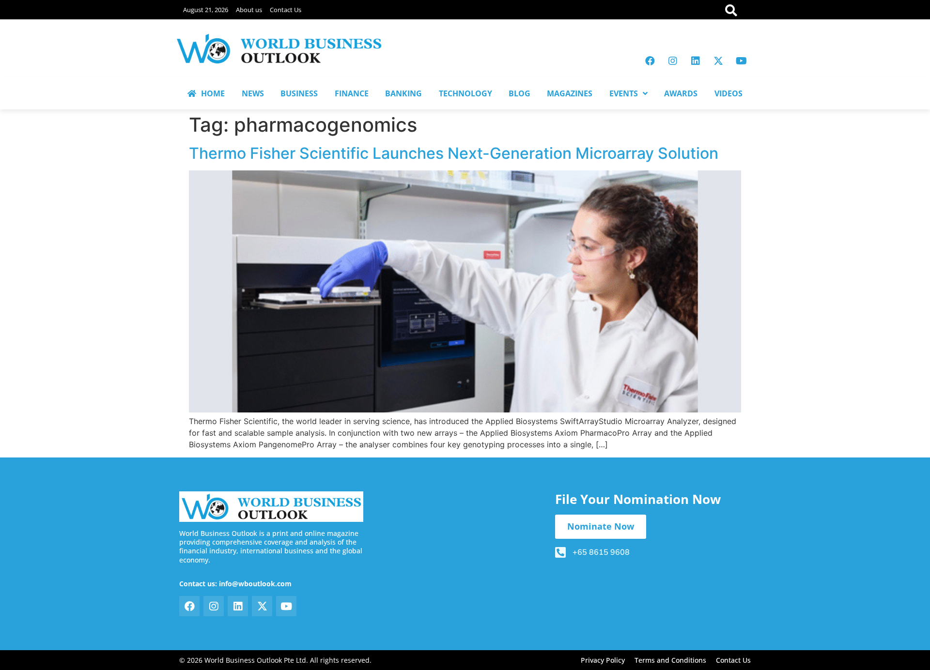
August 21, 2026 (205, 9)
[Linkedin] (695, 61)
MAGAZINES (569, 93)
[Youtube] (741, 61)
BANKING (403, 93)
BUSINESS (299, 93)
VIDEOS (728, 93)
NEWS (253, 93)
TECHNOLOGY (465, 93)
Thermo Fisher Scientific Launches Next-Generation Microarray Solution (453, 153)
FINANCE (352, 93)
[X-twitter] (718, 61)
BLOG (519, 93)
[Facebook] (650, 61)
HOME (213, 93)
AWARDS (681, 93)
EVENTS (623, 93)
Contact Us (285, 9)
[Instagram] (672, 61)
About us (249, 9)
